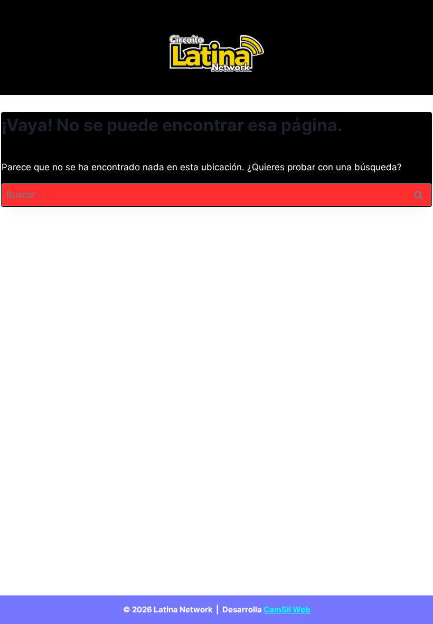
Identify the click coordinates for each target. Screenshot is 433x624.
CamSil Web (286, 609)
